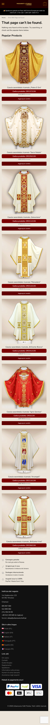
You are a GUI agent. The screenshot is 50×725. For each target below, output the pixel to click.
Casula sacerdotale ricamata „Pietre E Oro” (24, 87)
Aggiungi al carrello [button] (24, 99)
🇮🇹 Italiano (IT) (7, 637)
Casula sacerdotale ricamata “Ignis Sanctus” (24, 412)
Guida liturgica (7, 663)
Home (3, 18)
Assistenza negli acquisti (10, 675)
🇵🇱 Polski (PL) (7, 628)
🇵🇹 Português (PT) (8, 641)
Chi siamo (5, 658)
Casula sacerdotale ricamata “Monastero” (24, 282)
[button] (45, 4)
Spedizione (6, 668)
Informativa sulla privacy (10, 670)
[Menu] (5, 4)
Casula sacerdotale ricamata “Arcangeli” (24, 476)
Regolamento (6, 665)
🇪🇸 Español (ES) (7, 645)
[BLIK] (19, 693)
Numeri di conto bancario (11, 672)
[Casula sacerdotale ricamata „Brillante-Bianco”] (24, 321)
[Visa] (36, 686)
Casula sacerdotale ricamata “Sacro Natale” (24, 152)
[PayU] (25, 686)
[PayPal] (13, 686)
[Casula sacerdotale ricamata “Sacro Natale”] (24, 126)
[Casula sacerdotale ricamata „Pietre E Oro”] (24, 61)
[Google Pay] (39, 693)
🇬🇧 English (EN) (7, 633)
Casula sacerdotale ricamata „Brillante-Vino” (24, 541)
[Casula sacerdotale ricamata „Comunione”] (24, 191)
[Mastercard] (9, 693)
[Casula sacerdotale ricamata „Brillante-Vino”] (24, 515)
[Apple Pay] (29, 693)
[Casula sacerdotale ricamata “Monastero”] (24, 256)
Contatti (5, 660)
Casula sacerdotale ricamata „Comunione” (24, 217)
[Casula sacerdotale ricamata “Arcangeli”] (24, 451)
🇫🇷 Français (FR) (7, 649)
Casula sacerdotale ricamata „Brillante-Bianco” (24, 347)
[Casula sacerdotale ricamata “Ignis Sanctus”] (24, 386)
